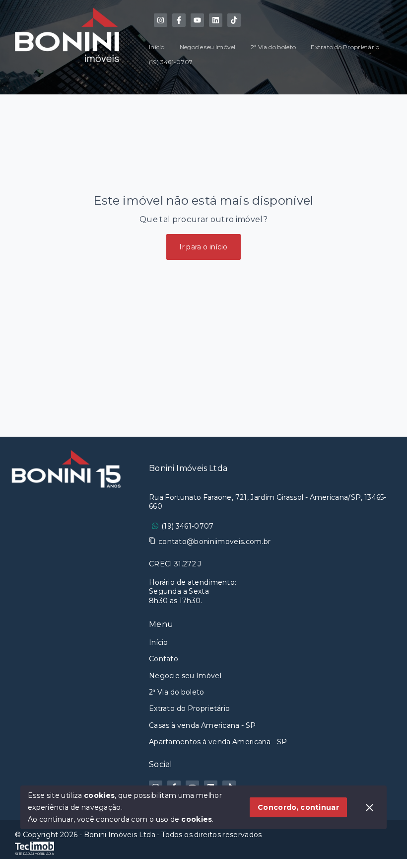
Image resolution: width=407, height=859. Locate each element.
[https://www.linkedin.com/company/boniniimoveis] (215, 20)
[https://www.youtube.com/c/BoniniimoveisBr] (197, 20)
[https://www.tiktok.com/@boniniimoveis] (234, 20)
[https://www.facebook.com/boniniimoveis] (179, 20)
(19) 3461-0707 (187, 526)
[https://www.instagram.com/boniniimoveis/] (160, 20)
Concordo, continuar (298, 807)
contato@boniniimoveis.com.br (214, 542)
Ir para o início (203, 246)
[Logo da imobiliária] (67, 628)
